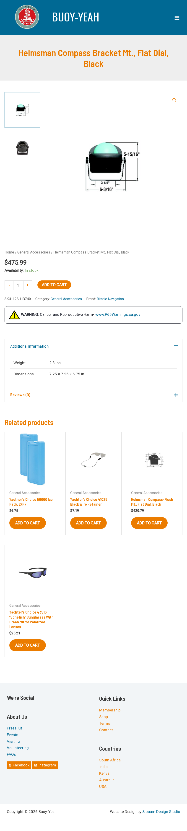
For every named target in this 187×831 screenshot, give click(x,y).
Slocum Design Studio (161, 811)
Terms (104, 723)
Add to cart (54, 284)
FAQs (11, 754)
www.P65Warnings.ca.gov (117, 314)
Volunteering (18, 747)
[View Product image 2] (22, 148)
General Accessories (33, 252)
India (103, 766)
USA (102, 786)
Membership (109, 710)
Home (9, 252)
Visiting (13, 741)
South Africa (110, 760)
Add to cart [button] (27, 522)
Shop (103, 716)
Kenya (104, 773)
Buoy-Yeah (75, 16)
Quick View (32, 483)
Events (12, 734)
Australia (106, 780)
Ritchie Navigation (110, 299)
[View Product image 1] (22, 110)
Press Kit (14, 728)
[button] (174, 100)
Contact (106, 729)
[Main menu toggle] (176, 17)
